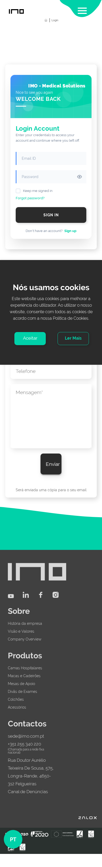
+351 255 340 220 (24, 744)
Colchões (16, 699)
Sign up (70, 231)
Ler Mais (73, 338)
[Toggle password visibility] (79, 176)
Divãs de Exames (22, 691)
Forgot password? (30, 198)
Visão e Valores (21, 631)
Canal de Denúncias (28, 791)
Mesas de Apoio (21, 684)
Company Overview (24, 639)
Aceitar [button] (30, 338)
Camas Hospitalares (25, 668)
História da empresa (25, 623)
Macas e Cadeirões (24, 676)
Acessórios (17, 707)
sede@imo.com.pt (26, 736)
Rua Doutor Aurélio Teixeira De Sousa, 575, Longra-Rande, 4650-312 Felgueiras (31, 772)
